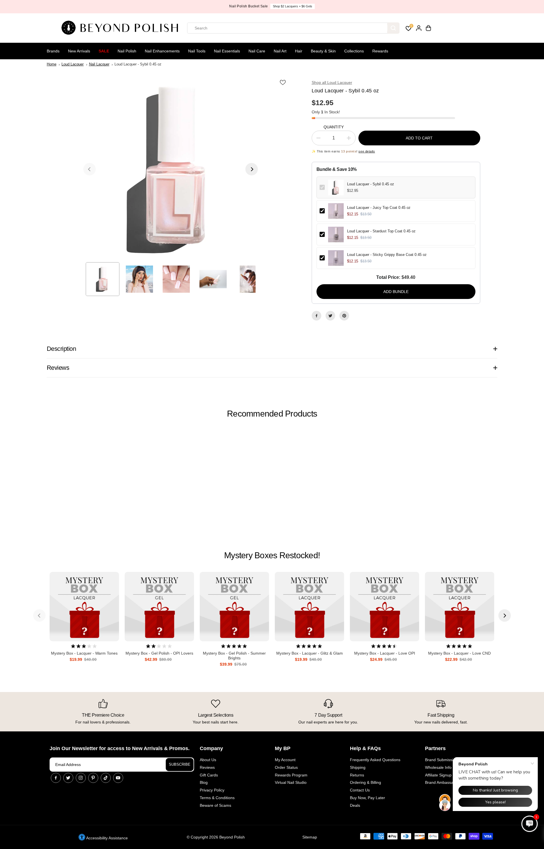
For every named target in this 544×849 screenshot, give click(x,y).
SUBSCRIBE (179, 764)
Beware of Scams (215, 805)
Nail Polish (127, 51)
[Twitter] (330, 316)
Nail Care (256, 51)
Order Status (286, 767)
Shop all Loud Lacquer (332, 82)
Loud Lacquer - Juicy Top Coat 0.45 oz (379, 207)
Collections (354, 51)
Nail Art (280, 51)
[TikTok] (105, 778)
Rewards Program (291, 775)
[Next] (251, 169)
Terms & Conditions (217, 797)
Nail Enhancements (162, 51)
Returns (357, 775)
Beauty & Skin (323, 51)
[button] (529, 824)
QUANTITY (334, 127)
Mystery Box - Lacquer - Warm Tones (84, 653)
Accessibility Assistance (106, 838)
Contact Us (360, 790)
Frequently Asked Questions (375, 759)
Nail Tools (196, 51)
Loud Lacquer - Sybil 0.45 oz (370, 184)
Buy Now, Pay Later (367, 797)
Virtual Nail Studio (291, 782)
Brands (53, 51)
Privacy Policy (212, 790)
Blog (204, 782)
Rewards (380, 51)
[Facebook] (316, 316)
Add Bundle (396, 291)
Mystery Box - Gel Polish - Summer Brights (234, 655)
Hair (298, 51)
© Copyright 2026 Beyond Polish (216, 837)
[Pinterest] (344, 316)
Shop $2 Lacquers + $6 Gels (292, 6)
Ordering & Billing (365, 782)
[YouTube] (118, 778)
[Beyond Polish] (122, 28)
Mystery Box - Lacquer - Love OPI (384, 653)
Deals (355, 805)
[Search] (393, 28)
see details (366, 151)
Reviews (207, 767)
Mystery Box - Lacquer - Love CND (459, 653)
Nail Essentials (227, 51)
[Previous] (89, 169)
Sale (104, 51)
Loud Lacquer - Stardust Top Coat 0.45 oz (381, 231)
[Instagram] (81, 778)
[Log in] (419, 28)
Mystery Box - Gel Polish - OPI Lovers (159, 653)
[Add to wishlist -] (283, 82)
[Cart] (428, 28)
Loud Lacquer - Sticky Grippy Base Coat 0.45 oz (387, 254)
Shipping (358, 767)
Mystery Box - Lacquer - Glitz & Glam (309, 653)
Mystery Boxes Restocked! (272, 555)
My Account (285, 759)
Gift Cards (209, 775)
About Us (208, 759)
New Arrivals (79, 51)
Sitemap (309, 837)
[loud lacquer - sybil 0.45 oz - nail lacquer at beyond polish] (171, 169)
